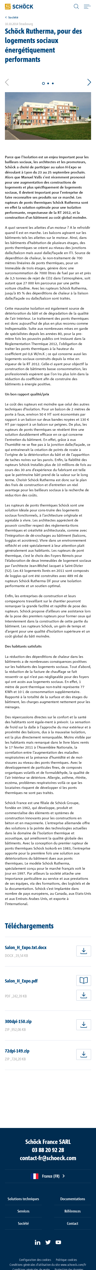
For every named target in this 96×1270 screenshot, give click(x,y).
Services (23, 1211)
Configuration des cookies (35, 1260)
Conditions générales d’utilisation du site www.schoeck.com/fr (48, 1265)
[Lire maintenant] (83, 980)
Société (13, 17)
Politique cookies (66, 1260)
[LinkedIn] (37, 1242)
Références (72, 1211)
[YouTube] (58, 1242)
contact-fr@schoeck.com (48, 1158)
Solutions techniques (23, 1198)
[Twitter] (48, 1242)
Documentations (72, 1198)
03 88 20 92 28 (48, 1150)
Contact (72, 1223)
